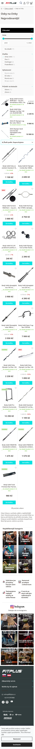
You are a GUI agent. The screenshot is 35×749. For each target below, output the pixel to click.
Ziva (7, 59)
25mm (8, 92)
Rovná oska (9, 73)
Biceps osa (9, 81)
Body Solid (9, 57)
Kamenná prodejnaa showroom (26, 582)
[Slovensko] (4, 675)
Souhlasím (17, 745)
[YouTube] (12, 702)
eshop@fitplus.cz (10, 694)
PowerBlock (9, 64)
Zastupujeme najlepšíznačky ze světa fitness (11, 594)
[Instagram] (7, 702)
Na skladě (9, 49)
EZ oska (8, 76)
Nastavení (17, 739)
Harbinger (9, 62)
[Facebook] (3, 702)
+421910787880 (9, 698)
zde (2, 734)
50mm (8, 89)
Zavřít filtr (17, 30)
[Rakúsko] (9, 675)
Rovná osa (9, 78)
